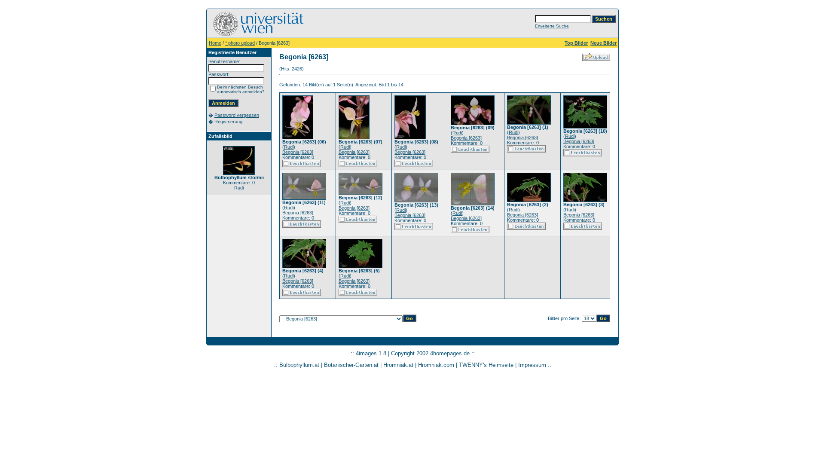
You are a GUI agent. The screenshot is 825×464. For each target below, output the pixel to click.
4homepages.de (450, 353)
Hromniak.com (436, 365)
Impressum (532, 365)
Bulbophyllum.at (299, 365)
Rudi (288, 147)
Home (215, 43)
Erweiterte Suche (552, 26)
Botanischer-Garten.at (351, 365)
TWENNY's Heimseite (486, 365)
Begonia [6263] (297, 152)
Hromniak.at (398, 365)
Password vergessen (236, 115)
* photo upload (240, 43)
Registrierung (228, 121)
